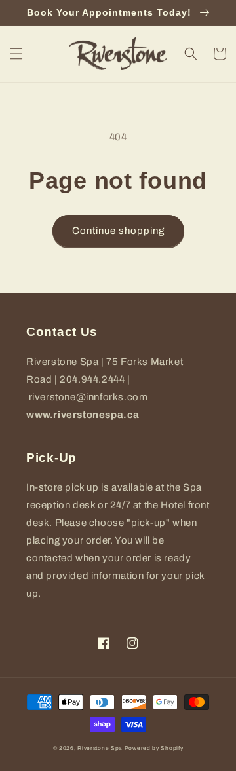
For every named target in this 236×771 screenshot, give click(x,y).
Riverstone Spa (100, 748)
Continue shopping (118, 230)
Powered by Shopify (154, 748)
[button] (16, 53)
